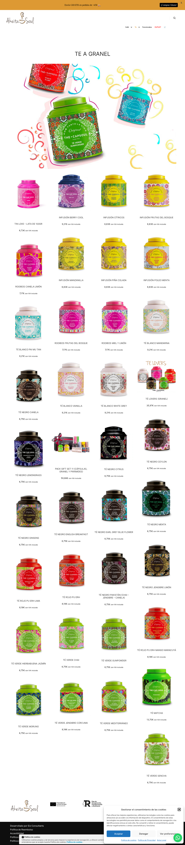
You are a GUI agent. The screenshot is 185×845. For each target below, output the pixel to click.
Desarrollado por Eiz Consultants (27, 825)
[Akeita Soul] (20, 18)
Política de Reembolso (21, 829)
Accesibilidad (17, 833)
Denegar (143, 833)
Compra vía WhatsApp (30, 195)
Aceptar (118, 833)
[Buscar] (174, 18)
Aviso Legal (161, 840)
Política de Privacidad (147, 840)
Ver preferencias (169, 833)
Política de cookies (128, 840)
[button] (179, 809)
